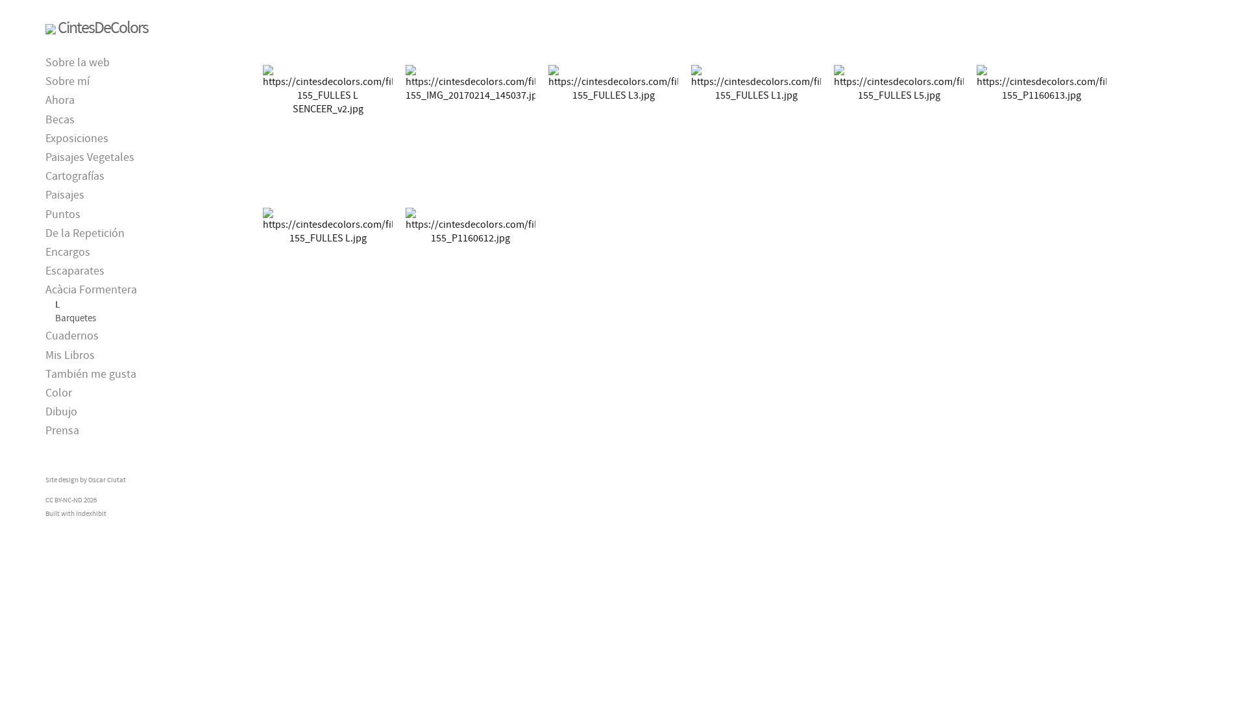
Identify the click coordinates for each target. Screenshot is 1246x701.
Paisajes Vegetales (89, 157)
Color (58, 393)
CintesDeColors (103, 27)
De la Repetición (85, 233)
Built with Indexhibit (75, 513)
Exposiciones (76, 138)
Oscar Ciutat (107, 479)
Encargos (67, 252)
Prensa (62, 430)
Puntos (62, 214)
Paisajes (64, 195)
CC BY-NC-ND (63, 499)
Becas (60, 119)
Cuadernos (72, 335)
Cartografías (74, 176)
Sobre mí (67, 81)
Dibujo (61, 411)
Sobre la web (77, 62)
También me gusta (90, 374)
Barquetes (75, 318)
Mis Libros (70, 355)
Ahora (60, 100)
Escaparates (74, 271)
